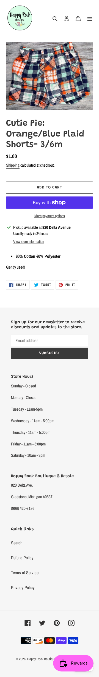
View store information (28, 241)
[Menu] (89, 18)
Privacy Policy (23, 587)
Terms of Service (24, 573)
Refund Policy (22, 558)
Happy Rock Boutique (41, 659)
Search (16, 543)
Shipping (13, 165)
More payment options (49, 215)
